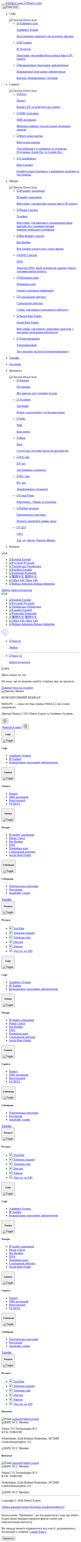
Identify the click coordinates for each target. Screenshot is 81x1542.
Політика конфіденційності (46, 1507)
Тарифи (6, 899)
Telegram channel (24, 933)
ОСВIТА (14, 803)
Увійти (6, 590)
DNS (12, 845)
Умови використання (15, 1507)
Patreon (18, 946)
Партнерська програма (23, 886)
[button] (44, 17)
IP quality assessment (21, 834)
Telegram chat (21, 937)
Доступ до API (22, 951)
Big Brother (16, 841)
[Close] (10, 7)
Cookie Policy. (38, 1531)
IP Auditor (15, 759)
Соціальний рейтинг (22, 851)
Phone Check (17, 838)
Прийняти (8, 1538)
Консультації (17, 800)
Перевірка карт (18, 848)
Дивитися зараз (11, 727)
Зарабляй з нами (19, 892)
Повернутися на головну (18, 687)
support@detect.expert (25, 1419)
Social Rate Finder (20, 855)
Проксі (13, 793)
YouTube (18, 928)
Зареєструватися (21, 590)
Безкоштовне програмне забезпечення (33, 762)
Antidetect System (20, 755)
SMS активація (18, 797)
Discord (18, 942)
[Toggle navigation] (3, 4)
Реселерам (15, 889)
